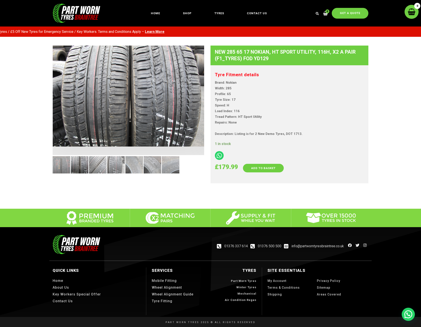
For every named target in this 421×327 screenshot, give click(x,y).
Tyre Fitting (162, 301)
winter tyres (246, 287)
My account (277, 281)
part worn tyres (243, 281)
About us (61, 287)
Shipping (275, 294)
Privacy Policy (328, 281)
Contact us (257, 13)
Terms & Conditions (284, 287)
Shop (187, 13)
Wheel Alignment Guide (172, 294)
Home (155, 13)
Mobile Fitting (164, 281)
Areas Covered (329, 294)
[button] (408, 314)
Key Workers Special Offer (77, 294)
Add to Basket (263, 168)
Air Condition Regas (240, 300)
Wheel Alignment (167, 287)
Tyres (219, 13)
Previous (46, 111)
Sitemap (323, 287)
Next (210, 111)
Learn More (142, 32)
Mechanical (246, 293)
